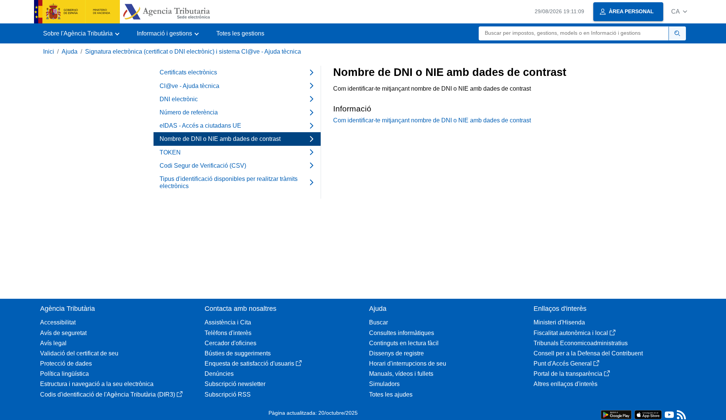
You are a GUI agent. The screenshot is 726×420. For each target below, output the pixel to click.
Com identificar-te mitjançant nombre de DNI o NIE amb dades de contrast (432, 120)
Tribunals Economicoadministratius (581, 343)
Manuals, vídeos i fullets (401, 374)
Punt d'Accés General (563, 363)
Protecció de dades (66, 363)
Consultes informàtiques (401, 333)
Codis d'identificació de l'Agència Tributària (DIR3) (107, 394)
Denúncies (219, 374)
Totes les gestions (240, 33)
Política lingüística (64, 374)
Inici (48, 51)
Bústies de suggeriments (238, 353)
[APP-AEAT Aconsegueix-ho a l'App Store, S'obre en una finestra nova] (648, 414)
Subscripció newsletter (235, 384)
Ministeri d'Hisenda (559, 322)
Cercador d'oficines (230, 343)
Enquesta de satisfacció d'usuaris (249, 363)
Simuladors (384, 384)
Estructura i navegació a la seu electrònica (97, 384)
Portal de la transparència (568, 374)
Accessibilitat (58, 322)
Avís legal (53, 343)
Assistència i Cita (228, 322)
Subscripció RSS (228, 394)
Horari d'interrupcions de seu (407, 363)
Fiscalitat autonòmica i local (571, 333)
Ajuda (70, 51)
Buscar (378, 322)
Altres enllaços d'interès (565, 384)
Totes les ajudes (391, 394)
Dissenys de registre (396, 353)
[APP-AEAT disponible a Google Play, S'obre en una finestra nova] (616, 414)
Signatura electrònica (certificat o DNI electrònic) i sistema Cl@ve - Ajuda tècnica (193, 51)
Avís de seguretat (63, 333)
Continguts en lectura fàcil (404, 343)
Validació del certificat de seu (79, 353)
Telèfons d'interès (228, 333)
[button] (679, 11)
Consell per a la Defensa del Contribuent (588, 353)
